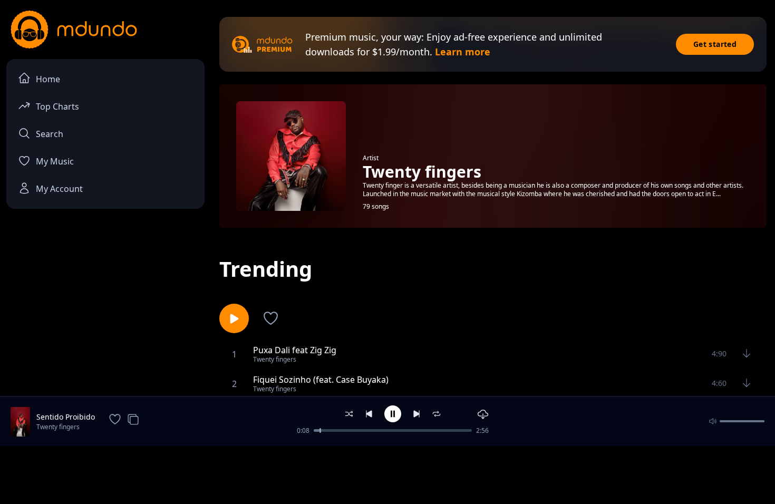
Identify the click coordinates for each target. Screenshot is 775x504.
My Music (55, 161)
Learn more (462, 51)
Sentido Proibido (65, 417)
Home (48, 79)
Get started (715, 44)
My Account (59, 189)
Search (49, 134)
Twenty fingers (58, 426)
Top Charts (57, 106)
